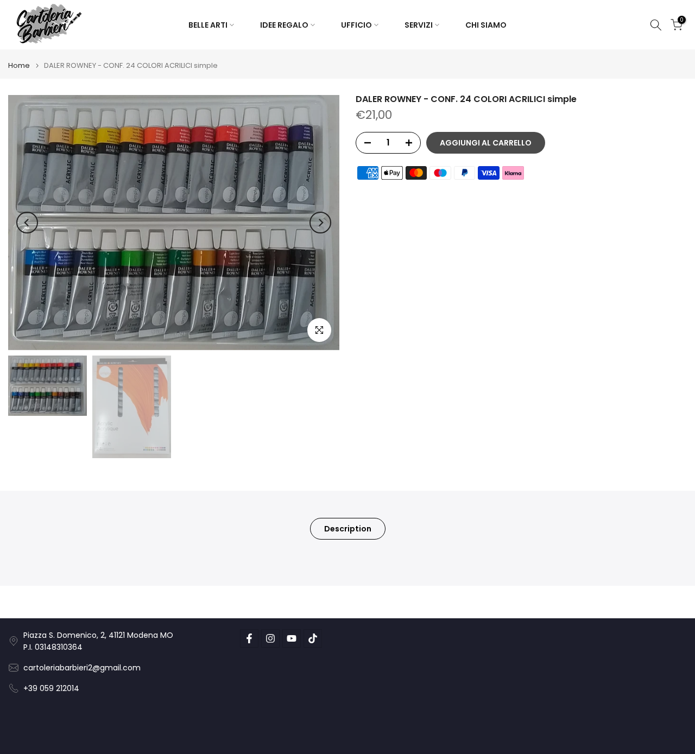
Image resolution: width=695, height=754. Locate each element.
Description (347, 528)
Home (19, 65)
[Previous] (27, 222)
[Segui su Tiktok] (313, 638)
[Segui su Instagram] (270, 638)
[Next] (320, 222)
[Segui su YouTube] (291, 638)
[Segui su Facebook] (249, 638)
